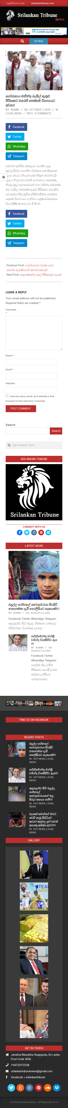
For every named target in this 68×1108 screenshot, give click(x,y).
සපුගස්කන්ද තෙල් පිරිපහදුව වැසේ (40, 274)
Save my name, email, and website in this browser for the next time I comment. (30, 398)
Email (9, 369)
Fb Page (38, 41)
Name (10, 355)
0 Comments (43, 113)
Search (10, 425)
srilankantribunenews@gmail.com (32, 1071)
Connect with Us (34, 526)
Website (10, 383)
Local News (14, 113)
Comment (10, 311)
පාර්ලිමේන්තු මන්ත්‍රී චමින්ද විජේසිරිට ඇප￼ (44, 640)
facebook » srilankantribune (28, 1077)
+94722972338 (20, 1065)
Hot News (39, 758)
